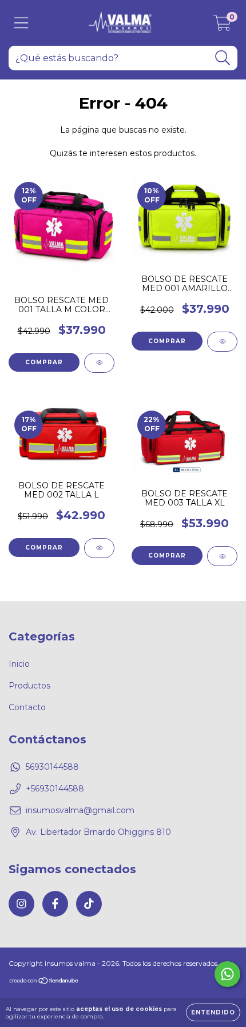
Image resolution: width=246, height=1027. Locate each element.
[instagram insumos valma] (21, 904)
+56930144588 (55, 788)
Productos (29, 685)
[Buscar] (222, 58)
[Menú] (21, 23)
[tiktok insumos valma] (89, 904)
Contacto (27, 707)
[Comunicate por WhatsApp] (227, 974)
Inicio (19, 664)
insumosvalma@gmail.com (80, 810)
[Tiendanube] (44, 982)
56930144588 (52, 767)
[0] (222, 26)
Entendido (213, 1012)
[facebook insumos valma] (55, 904)
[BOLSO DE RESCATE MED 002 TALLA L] (99, 548)
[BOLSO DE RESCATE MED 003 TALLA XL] (222, 556)
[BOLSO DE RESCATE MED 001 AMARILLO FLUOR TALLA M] (222, 342)
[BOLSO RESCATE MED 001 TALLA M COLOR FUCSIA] (99, 363)
